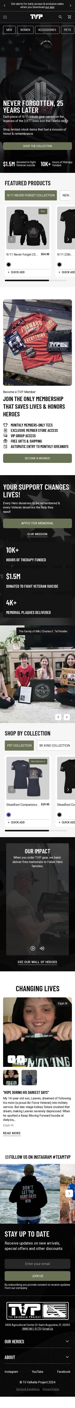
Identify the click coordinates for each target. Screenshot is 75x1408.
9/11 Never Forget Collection (31, 195)
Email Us (48, 1328)
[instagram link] (30, 1194)
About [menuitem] (10, 1357)
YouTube (37, 1372)
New (43, 211)
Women (25, 29)
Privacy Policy (51, 1389)
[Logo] (36, 17)
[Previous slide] (58, 717)
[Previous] (6, 1193)
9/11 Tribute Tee (29, 3)
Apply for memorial (37, 523)
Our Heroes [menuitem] (14, 1341)
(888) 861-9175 (31, 1328)
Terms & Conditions (28, 1389)
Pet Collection (19, 745)
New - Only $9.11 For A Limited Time (37, 5)
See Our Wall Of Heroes (37, 962)
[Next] (69, 1193)
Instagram (11, 1372)
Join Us (37, 1276)
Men (9, 29)
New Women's (38, 761)
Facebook (63, 1372)
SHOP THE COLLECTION (37, 146)
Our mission (38, 534)
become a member (37, 458)
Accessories (47, 29)
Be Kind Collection (54, 745)
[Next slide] (68, 239)
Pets (67, 29)
